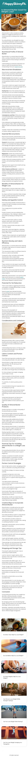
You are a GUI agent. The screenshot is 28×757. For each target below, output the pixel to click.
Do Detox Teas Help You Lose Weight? (13, 634)
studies (8, 291)
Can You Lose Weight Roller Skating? (13, 721)
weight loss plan (19, 67)
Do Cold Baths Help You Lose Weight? (13, 655)
